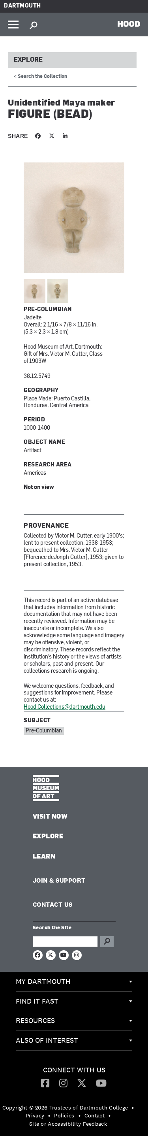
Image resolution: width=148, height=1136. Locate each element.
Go (107, 941)
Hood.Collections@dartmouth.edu (64, 707)
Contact (94, 1115)
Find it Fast (37, 1001)
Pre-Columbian (44, 731)
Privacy (35, 1115)
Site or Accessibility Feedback (68, 1123)
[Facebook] (45, 1082)
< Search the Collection (40, 76)
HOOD (129, 24)
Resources (35, 1020)
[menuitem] (74, 982)
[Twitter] (81, 1082)
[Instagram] (63, 1082)
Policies (64, 1115)
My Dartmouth (43, 981)
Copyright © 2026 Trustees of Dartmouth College (65, 1107)
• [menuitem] (133, 1107)
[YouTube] (101, 1082)
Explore (28, 60)
